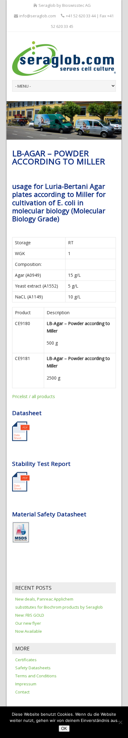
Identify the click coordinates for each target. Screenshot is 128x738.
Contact (22, 692)
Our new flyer (28, 623)
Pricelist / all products (33, 396)
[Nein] (120, 722)
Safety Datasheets (33, 668)
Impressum (25, 684)
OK (64, 728)
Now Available (28, 631)
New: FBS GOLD (29, 615)
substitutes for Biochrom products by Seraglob (59, 607)
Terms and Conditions (36, 676)
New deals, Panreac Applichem (44, 599)
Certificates (26, 659)
